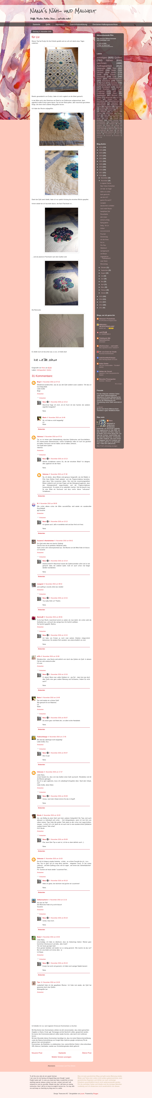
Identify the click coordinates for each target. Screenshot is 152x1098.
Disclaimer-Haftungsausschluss (105, 24)
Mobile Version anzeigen (61, 1057)
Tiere (114, 68)
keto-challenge (101, 130)
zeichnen (101, 63)
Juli (102, 276)
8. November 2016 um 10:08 (50, 656)
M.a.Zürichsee (101, 123)
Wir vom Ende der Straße (108, 352)
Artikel (102, 228)
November (104, 180)
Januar (103, 293)
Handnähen (107, 106)
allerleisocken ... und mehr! (108, 346)
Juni (102, 279)
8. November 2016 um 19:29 (53, 858)
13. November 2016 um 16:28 (50, 982)
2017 (101, 172)
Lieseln (116, 118)
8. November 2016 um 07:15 (51, 382)
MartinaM (40, 617)
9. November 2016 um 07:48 (58, 474)
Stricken (100, 72)
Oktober (103, 267)
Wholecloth (109, 97)
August (103, 273)
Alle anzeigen (118, 383)
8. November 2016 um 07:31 (53, 436)
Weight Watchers (108, 132)
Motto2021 (111, 108)
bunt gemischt (104, 194)
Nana (44, 402)
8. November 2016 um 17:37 (53, 772)
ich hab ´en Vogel (105, 189)
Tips (38, 982)
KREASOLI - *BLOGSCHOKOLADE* (107, 325)
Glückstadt (101, 77)
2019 (101, 167)
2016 (101, 175)
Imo (107, 128)
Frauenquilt (118, 106)
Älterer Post (86, 1053)
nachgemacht (104, 251)
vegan (111, 130)
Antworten (40, 394)
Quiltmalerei (115, 115)
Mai (102, 281)
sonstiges (102, 57)
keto (118, 128)
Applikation (101, 95)
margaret (40, 584)
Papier (108, 125)
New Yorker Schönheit (107, 186)
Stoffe (99, 74)
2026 (101, 147)
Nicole (39, 815)
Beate (39, 937)
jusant (82, 1093)
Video (117, 133)
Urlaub (106, 117)
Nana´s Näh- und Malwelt (63, 11)
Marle (44, 417)
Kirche (99, 106)
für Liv (102, 242)
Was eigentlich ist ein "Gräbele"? (109, 348)
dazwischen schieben (107, 206)
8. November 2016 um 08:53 (53, 584)
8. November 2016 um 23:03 (51, 937)
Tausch (99, 133)
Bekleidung (101, 85)
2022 (101, 158)
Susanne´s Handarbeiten (45, 540)
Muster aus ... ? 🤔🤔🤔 (106, 328)
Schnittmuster (108, 133)
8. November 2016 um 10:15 (58, 598)
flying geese (104, 222)
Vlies (120, 108)
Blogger (95, 1093)
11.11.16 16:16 (105, 231)
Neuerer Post (37, 1053)
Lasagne (103, 203)
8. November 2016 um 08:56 (53, 617)
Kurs (103, 83)
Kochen (106, 89)
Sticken (119, 87)
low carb (119, 110)
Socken (99, 113)
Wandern (103, 111)
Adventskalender (115, 79)
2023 (101, 156)
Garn (115, 93)
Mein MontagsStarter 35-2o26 (108, 359)
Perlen (98, 137)
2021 (101, 161)
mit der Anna (104, 239)
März (103, 287)
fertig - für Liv (104, 225)
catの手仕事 (103, 332)
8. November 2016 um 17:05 (57, 737)
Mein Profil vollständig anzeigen (107, 446)
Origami (110, 110)
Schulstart (102, 342)
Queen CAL (112, 99)
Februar (103, 290)
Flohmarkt (108, 135)
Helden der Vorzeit (105, 371)
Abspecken (114, 104)
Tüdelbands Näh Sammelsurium (104, 339)
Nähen (109, 60)
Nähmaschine (101, 104)
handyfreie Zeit (105, 211)
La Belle (102, 108)
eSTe (38, 656)
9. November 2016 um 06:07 (58, 718)
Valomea (40, 436)
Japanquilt (114, 103)
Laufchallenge (101, 103)
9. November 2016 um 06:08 (58, 796)
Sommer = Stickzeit (105, 381)
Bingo (98, 118)
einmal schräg (104, 220)
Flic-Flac (103, 245)
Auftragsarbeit (41, 370)
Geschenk (106, 81)
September (104, 270)
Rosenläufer (104, 214)
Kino (118, 132)
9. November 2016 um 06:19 (58, 963)
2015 (101, 296)
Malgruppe (101, 68)
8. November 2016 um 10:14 (58, 561)
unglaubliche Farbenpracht (105, 257)
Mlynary (115, 117)
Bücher (114, 95)
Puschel (103, 234)
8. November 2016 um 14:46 (56, 417)
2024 (101, 153)
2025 (101, 150)
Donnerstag (104, 237)
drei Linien (103, 217)
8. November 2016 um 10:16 (58, 674)
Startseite (36, 24)
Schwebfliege (101, 122)
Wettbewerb (100, 127)
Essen (112, 74)
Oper (105, 115)
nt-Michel (100, 407)
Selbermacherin (42, 900)
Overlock (112, 123)
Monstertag (104, 264)
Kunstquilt (106, 87)
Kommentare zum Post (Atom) (65, 1066)
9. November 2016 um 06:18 (58, 880)
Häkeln (119, 81)
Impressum (60, 24)
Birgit (39, 382)
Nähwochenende (113, 101)
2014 (101, 299)
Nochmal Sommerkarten (106, 353)
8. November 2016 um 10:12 (58, 402)
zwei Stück (103, 261)
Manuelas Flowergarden (107, 379)
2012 (101, 305)
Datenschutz (115, 122)
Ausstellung (100, 101)
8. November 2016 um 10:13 (58, 459)
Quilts (48, 24)
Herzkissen (117, 135)
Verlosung (110, 127)
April (102, 284)
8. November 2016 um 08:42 (64, 540)
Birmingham (100, 135)
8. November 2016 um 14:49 (51, 697)
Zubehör (114, 83)
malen (113, 72)
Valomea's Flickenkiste (107, 319)
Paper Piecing (113, 120)
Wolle (99, 79)
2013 (101, 302)
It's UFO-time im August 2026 (108, 320)
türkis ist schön (105, 192)
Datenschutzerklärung (78, 24)
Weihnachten (116, 85)
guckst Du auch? (105, 200)
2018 (101, 170)
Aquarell (100, 70)
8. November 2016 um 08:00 (48, 503)
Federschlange (42, 737)
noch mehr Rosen (106, 208)
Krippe (102, 110)
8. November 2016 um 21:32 (58, 900)
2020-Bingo (109, 113)
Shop (99, 97)
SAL (98, 117)
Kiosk (113, 128)
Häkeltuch (103, 248)
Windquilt (100, 120)
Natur (113, 70)
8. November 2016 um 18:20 (51, 815)
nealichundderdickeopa (107, 358)
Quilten (49, 370)
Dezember (104, 178)
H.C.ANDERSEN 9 (104, 334)
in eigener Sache (105, 183)
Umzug (117, 125)
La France (114, 111)
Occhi (98, 132)
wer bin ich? (104, 197)
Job (118, 130)
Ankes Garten (103, 363)
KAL (107, 118)
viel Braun (103, 254)
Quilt (114, 77)
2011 (101, 308)
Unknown (40, 772)
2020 (101, 164)
